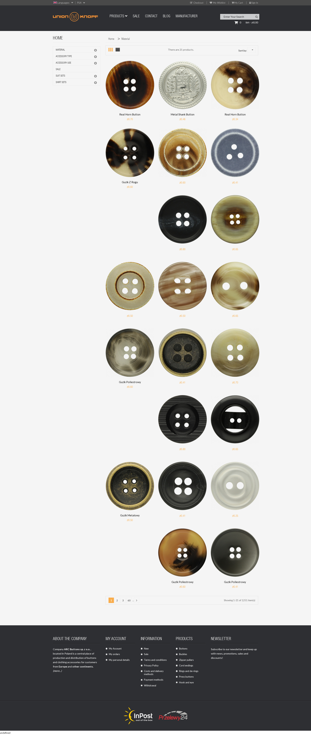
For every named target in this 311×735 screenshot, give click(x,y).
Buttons (183, 648)
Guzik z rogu (130, 182)
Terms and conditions (155, 659)
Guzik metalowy (130, 515)
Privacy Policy (151, 665)
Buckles (183, 654)
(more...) (57, 670)
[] (136, 600)
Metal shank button (182, 114)
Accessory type (64, 56)
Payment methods (153, 679)
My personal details (119, 659)
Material (60, 50)
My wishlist (219, 2)
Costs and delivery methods (154, 673)
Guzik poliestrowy (130, 382)
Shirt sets (61, 82)
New (146, 648)
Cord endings (186, 665)
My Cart (238, 2)
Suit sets (60, 76)
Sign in (254, 2)
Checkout (198, 2)
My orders (114, 654)
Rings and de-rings (188, 671)
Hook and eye (186, 682)
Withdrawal (150, 685)
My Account (115, 648)
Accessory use (63, 63)
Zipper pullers (186, 659)
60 (129, 600)
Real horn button (129, 114)
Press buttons (186, 676)
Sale (58, 69)
